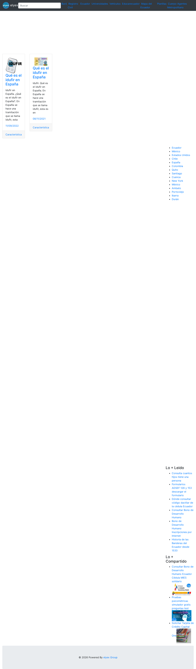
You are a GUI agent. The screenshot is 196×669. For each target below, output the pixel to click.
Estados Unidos (181, 155)
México (176, 151)
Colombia (177, 166)
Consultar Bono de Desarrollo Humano (182, 513)
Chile (175, 158)
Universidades (100, 3)
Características (14, 134)
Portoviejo (178, 191)
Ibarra (175, 195)
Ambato (176, 188)
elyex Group (110, 657)
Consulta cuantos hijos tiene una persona (182, 477)
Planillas (161, 3)
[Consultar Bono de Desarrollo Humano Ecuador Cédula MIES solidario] (181, 589)
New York (177, 180)
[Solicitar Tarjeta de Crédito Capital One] (183, 635)
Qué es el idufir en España (14, 79)
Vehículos (115, 3)
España (176, 162)
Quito (175, 169)
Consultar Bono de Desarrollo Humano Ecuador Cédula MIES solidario (182, 574)
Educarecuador (131, 3)
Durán (175, 199)
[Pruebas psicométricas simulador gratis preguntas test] (181, 615)
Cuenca (176, 177)
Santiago (177, 173)
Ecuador (85, 3)
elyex (12, 5)
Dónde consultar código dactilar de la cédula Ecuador (182, 502)
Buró (64, 3)
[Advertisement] (92, 32)
